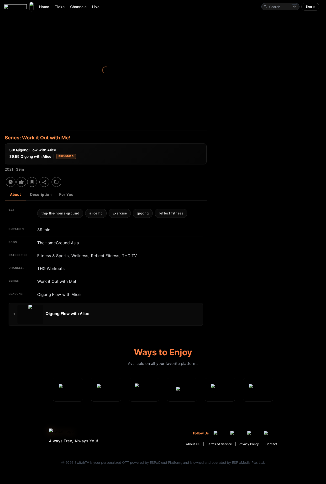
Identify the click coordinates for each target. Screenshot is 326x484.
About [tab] (15, 194)
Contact (271, 444)
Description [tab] (41, 194)
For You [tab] (66, 194)
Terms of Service (219, 444)
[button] (60, 213)
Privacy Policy (249, 444)
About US (193, 444)
